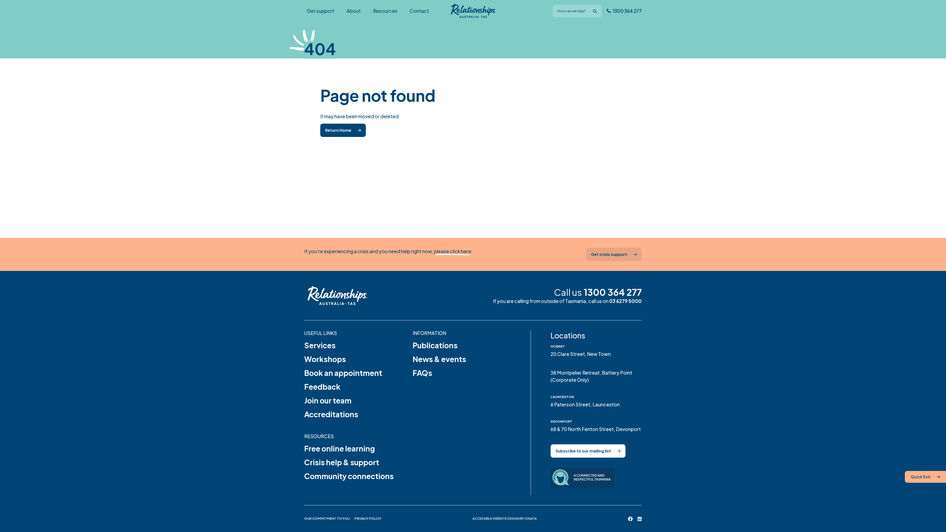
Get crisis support (609, 254)
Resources (319, 436)
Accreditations (331, 414)
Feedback (322, 386)
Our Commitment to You (327, 518)
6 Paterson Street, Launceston (585, 404)
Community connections (349, 476)
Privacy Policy (368, 518)
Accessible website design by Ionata (505, 518)
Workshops (325, 359)
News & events (439, 359)
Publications (435, 345)
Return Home (338, 130)
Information (429, 333)
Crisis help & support (341, 462)
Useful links (320, 333)
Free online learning (339, 448)
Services (320, 345)
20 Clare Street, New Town (581, 354)
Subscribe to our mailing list (583, 450)
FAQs (422, 373)
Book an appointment (343, 373)
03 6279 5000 (625, 301)
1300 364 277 (613, 292)
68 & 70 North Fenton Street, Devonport (596, 429)
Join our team (328, 400)
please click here (452, 251)
